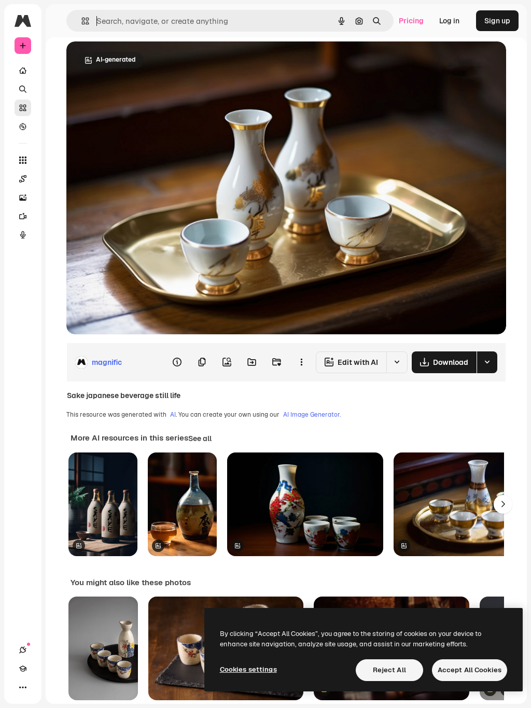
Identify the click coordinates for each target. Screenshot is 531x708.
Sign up (497, 20)
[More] (23, 687)
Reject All (389, 669)
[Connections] (23, 650)
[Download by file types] (487, 362)
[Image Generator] (23, 197)
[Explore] (23, 126)
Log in (449, 20)
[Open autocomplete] (81, 21)
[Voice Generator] (23, 234)
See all (200, 438)
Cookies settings (248, 669)
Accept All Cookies (469, 669)
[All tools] (23, 160)
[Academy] (23, 668)
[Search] (23, 89)
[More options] (301, 362)
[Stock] (23, 108)
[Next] (503, 504)
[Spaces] (23, 179)
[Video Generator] (23, 216)
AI (173, 414)
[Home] (23, 70)
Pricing (411, 20)
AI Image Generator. (312, 414)
